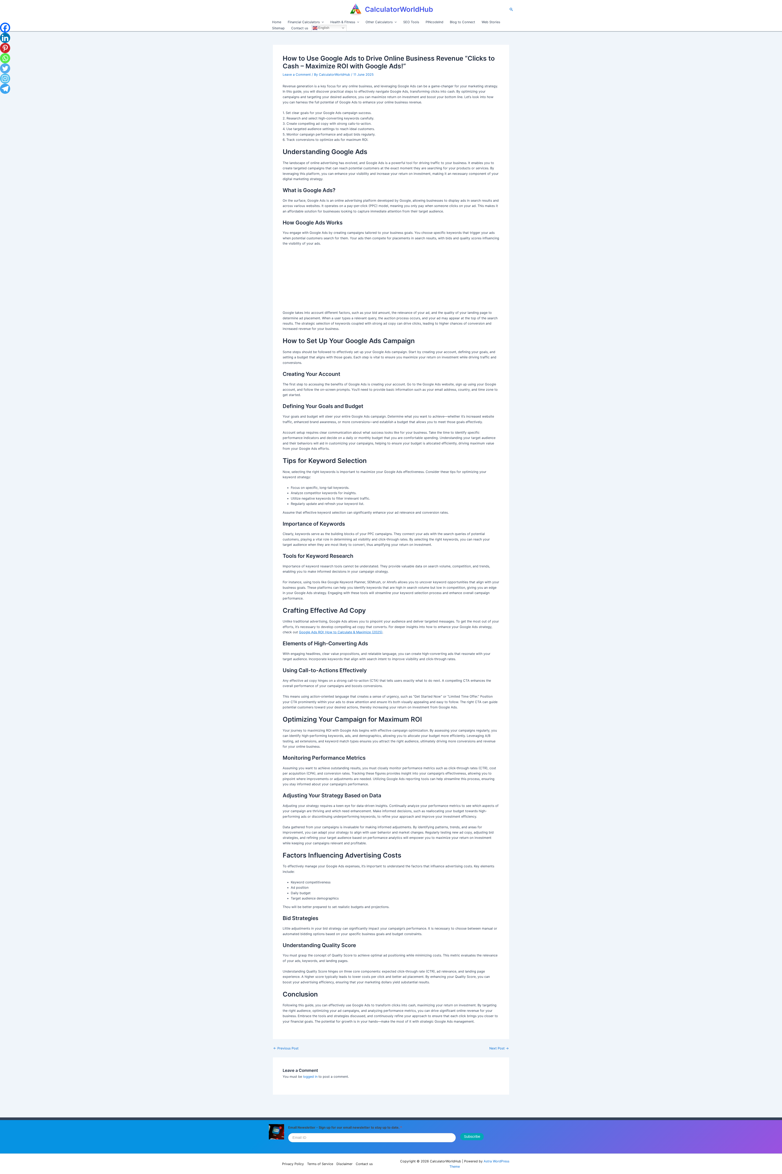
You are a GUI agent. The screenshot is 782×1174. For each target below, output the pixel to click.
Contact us (299, 28)
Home (276, 22)
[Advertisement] (391, 279)
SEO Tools (411, 22)
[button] (511, 9)
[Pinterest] (5, 48)
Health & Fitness (342, 22)
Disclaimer (344, 1164)
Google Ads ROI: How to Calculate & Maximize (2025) (340, 632)
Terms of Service (320, 1164)
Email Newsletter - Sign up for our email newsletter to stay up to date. (345, 1127)
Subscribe (472, 1137)
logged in (310, 1076)
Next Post (499, 1048)
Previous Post (286, 1048)
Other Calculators (379, 22)
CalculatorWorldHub (399, 9)
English (323, 28)
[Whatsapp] (5, 58)
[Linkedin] (5, 38)
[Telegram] (5, 89)
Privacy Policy (293, 1164)
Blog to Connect (462, 22)
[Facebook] (5, 28)
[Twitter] (5, 68)
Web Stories (491, 22)
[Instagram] (5, 78)
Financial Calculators (304, 22)
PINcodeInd (434, 22)
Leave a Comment (297, 74)
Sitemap (278, 28)
